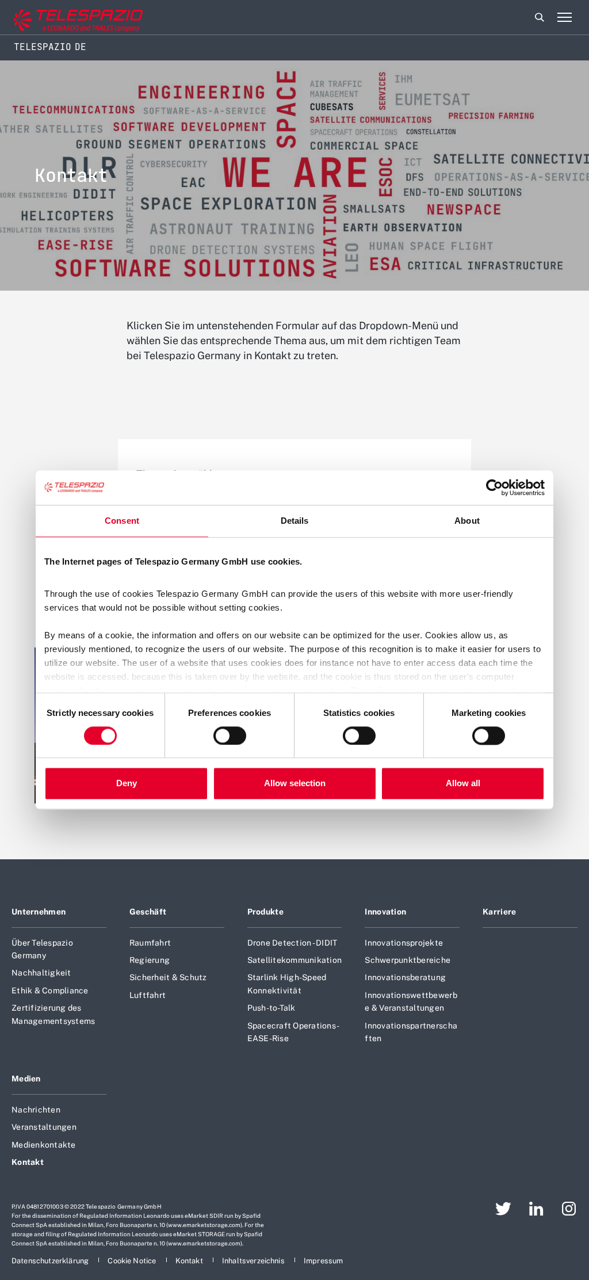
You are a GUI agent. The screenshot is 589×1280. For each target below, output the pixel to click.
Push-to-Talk (271, 1007)
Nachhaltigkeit (41, 972)
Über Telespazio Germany (42, 949)
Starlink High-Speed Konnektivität (287, 984)
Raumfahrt (150, 942)
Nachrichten (36, 1109)
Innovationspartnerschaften (411, 1032)
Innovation (385, 911)
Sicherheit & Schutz (168, 977)
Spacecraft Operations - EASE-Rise (293, 1032)
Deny (126, 783)
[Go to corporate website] (57, 17)
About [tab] (467, 520)
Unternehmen (39, 911)
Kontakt (28, 1162)
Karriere (499, 911)
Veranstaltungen (44, 1127)
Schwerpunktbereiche (407, 960)
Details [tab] (295, 520)
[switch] (229, 735)
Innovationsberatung (405, 977)
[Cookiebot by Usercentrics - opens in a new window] (494, 487)
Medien (26, 1078)
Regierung (149, 960)
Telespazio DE (50, 47)
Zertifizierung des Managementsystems (53, 1014)
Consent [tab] (122, 520)
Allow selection (295, 783)
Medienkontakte (44, 1144)
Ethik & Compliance (50, 990)
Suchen (539, 17)
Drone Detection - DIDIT (292, 942)
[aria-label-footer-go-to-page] (503, 1209)
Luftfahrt (147, 995)
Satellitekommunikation (294, 960)
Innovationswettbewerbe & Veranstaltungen (411, 1001)
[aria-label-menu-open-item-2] (564, 17)
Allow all (463, 783)
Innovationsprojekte (404, 942)
